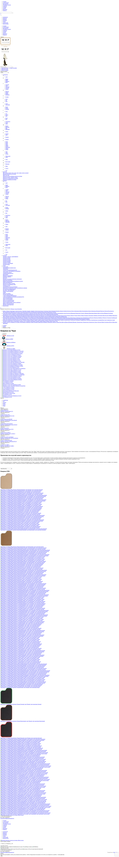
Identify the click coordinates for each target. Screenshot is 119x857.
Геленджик (5, 313)
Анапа (16, 311)
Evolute (6, 97)
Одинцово (109, 317)
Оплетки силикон (6, 262)
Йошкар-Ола (107, 313)
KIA (6, 119)
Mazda (6, 126)
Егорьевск (55, 313)
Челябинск (45, 322)
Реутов (14, 320)
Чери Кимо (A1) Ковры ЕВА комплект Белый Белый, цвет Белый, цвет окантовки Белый (19, 512)
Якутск (111, 322)
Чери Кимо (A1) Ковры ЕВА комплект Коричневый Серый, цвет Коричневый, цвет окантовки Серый (22, 557)
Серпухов (73, 320)
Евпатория (50, 313)
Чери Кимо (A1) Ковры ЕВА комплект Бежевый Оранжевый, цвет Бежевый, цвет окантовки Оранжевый (22, 500)
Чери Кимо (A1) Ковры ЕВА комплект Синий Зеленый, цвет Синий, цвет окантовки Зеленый (20, 649)
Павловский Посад (25, 318)
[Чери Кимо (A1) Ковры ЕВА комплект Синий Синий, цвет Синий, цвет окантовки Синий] (59, 659)
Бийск (80, 311)
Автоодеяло (5, 268)
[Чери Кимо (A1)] (59, 410)
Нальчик (36, 316)
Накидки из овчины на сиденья (9, 179)
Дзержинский (20, 313)
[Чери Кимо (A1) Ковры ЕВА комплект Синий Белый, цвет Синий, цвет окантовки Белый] (59, 646)
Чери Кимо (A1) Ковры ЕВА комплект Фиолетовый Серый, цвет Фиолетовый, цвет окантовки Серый (22, 678)
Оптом (4, 8)
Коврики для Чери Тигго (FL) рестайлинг (9, 438)
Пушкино (87, 318)
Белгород (69, 311)
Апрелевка (24, 311)
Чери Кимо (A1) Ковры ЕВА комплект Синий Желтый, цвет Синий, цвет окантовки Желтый (20, 789)
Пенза (31, 318)
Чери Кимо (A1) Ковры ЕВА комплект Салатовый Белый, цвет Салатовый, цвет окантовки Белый (21, 607)
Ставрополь (109, 320)
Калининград (6, 314)
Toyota (6, 153)
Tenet (6, 152)
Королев (19, 315)
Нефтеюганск (64, 316)
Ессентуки (68, 313)
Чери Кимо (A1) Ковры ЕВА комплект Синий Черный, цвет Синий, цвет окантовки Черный (20, 662)
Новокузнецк (34, 317)
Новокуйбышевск (40, 317)
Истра (103, 313)
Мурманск (12, 316)
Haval (6, 107)
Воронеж (39, 312)
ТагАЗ (6, 168)
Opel (6, 134)
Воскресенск (44, 312)
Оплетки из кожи (6, 257)
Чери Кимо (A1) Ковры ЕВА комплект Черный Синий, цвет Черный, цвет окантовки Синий (20, 744)
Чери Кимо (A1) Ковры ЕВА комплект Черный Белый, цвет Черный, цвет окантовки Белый (19, 687)
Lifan (6, 123)
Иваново (87, 313)
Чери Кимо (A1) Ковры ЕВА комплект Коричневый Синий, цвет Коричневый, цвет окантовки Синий (22, 560)
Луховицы (86, 315)
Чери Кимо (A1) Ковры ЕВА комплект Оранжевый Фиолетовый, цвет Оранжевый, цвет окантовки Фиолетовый (24, 811)
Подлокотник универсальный (9, 289)
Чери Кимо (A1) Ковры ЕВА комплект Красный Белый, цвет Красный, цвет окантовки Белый (20, 566)
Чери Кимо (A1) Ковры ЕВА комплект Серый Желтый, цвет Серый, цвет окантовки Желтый (20, 782)
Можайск (8, 316)
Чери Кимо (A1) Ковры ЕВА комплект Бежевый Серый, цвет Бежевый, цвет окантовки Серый (20, 503)
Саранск (43, 320)
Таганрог (37, 321)
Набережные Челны (26, 316)
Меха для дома (6, 175)
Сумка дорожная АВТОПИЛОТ (10, 295)
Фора (4, 405)
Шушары (70, 322)
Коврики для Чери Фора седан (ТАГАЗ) (8, 424)
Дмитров (31, 313)
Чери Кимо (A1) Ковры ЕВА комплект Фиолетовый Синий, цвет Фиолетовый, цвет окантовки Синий (22, 680)
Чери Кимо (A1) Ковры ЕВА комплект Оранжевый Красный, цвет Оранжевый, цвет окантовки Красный (22, 593)
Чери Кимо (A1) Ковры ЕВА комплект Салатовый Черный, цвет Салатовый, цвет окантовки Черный (21, 622)
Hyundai (7, 109)
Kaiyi (6, 118)
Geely (6, 103)
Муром (16, 316)
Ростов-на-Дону (19, 320)
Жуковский (73, 313)
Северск (62, 320)
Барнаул (62, 311)
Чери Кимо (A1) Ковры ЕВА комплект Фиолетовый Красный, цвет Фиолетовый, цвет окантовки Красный (23, 674)
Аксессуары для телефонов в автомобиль (11, 271)
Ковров (48, 314)
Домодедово (42, 313)
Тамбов (41, 321)
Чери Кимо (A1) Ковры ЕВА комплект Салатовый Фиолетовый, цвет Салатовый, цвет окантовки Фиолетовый (24, 778)
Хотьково (36, 322)
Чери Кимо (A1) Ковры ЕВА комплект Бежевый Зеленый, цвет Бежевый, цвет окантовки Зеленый (21, 494)
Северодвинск (57, 320)
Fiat (6, 100)
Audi (6, 76)
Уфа (21, 322)
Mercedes (7, 127)
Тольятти (48, 321)
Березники (77, 311)
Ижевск (96, 313)
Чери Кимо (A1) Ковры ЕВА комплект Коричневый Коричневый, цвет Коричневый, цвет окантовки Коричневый (24, 551)
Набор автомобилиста (7, 282)
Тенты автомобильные (8, 297)
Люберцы (96, 315)
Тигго (4, 404)
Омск (4, 318)
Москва (12, 309)
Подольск (66, 318)
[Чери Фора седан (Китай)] (59, 419)
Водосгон (5, 277)
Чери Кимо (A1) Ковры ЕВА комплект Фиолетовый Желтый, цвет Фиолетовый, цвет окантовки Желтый (22, 802)
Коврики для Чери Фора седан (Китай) (8, 420)
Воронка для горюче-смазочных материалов (12, 278)
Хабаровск (28, 322)
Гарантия (5, 6)
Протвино (76, 318)
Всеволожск (50, 312)
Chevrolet (7, 86)
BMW (6, 80)
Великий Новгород (100, 311)
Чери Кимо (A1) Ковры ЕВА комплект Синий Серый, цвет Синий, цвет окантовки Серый (19, 658)
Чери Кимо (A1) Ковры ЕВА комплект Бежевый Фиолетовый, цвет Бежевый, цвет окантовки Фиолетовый (23, 751)
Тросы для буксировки (8, 299)
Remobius (116, 852)
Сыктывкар (32, 321)
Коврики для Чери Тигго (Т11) (6, 429)
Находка (47, 316)
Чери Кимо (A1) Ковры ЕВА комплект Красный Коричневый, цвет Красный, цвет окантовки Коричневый (23, 571)
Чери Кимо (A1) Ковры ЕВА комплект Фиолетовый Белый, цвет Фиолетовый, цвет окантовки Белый (22, 667)
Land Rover (7, 121)
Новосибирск (60, 317)
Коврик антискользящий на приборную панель (13, 281)
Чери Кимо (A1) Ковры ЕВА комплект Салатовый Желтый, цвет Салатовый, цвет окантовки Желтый (22, 775)
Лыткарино (91, 315)
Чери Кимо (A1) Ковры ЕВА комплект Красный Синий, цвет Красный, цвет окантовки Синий (20, 580)
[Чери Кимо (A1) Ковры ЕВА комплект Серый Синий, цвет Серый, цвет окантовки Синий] (59, 639)
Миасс (4, 316)
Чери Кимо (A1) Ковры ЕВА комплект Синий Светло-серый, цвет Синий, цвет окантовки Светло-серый (22, 793)
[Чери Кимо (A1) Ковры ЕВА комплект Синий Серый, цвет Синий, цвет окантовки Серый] (59, 657)
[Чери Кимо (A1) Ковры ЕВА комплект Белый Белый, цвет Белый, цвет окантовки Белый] (59, 510)
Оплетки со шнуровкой (8, 263)
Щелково (75, 322)
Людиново (100, 315)
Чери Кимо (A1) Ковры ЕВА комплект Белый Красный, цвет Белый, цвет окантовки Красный (20, 518)
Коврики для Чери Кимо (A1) (6, 411)
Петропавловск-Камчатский (58, 318)
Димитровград (26, 313)
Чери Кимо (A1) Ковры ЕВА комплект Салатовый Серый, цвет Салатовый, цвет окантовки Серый (21, 618)
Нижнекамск (13, 317)
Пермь (39, 318)
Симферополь (83, 320)
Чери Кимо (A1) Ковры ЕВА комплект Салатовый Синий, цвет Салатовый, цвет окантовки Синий (21, 620)
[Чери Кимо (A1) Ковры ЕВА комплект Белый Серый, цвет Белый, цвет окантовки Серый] (59, 522)
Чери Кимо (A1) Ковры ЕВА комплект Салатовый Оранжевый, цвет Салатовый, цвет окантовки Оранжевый (23, 615)
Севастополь (51, 320)
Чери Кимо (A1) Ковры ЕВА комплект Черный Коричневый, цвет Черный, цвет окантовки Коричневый (22, 721)
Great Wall (7, 104)
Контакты (5, 9)
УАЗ (6, 170)
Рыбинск (29, 320)
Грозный (10, 313)
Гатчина (54, 312)
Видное (106, 311)
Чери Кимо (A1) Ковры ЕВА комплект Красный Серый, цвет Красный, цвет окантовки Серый (20, 578)
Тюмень (5, 322)
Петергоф (43, 318)
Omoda (6, 133)
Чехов (58, 322)
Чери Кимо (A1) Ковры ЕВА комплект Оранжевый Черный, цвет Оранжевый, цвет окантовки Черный (22, 602)
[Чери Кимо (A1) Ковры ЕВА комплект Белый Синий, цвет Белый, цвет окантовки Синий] (59, 524)
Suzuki (6, 149)
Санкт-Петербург (18, 309)
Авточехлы (5, 17)
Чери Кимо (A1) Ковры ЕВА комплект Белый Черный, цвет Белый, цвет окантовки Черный (19, 527)
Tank (6, 151)
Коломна (52, 314)
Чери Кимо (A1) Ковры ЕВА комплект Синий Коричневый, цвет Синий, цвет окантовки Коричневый (22, 651)
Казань (111, 313)
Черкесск (55, 322)
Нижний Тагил (27, 317)
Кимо (4, 403)
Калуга (10, 314)
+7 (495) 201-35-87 (4, 68)
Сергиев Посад (67, 320)
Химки (32, 322)
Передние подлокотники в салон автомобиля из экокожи (15, 287)
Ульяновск (13, 322)
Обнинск (105, 317)
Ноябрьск (100, 317)
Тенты (4, 21)
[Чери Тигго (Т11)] (59, 428)
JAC (6, 113)
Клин (45, 314)
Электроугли (91, 322)
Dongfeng (7, 94)
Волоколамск (34, 312)
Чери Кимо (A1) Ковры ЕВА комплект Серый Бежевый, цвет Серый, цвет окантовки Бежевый (20, 624)
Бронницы (94, 311)
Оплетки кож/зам (6, 258)
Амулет (4, 402)
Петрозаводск (49, 318)
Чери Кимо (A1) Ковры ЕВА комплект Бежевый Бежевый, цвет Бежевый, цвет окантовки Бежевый (21, 489)
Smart (6, 143)
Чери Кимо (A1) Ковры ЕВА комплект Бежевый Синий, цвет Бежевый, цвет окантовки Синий (20, 505)
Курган (63, 315)
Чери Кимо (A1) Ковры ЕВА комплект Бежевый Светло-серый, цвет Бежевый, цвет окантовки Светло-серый (23, 753)
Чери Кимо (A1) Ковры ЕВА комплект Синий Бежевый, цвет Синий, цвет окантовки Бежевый (20, 644)
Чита (60, 322)
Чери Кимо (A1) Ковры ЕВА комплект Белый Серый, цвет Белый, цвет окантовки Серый (19, 523)
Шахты (66, 322)
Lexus (6, 122)
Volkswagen (7, 156)
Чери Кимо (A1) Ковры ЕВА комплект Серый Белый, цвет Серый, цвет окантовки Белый (19, 627)
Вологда (30, 312)
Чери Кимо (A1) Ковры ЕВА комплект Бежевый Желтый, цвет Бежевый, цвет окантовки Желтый (21, 749)
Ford (6, 101)
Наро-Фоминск (41, 316)
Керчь (34, 314)
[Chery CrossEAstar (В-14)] (59, 440)
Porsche (7, 229)
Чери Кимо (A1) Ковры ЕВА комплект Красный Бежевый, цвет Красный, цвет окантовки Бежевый (21, 564)
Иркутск (100, 313)
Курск (66, 315)
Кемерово (31, 314)
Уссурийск (17, 322)
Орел (7, 318)
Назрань (33, 316)
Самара (39, 320)
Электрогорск (80, 322)
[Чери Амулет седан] (59, 414)
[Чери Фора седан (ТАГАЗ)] (59, 423)
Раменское (10, 320)
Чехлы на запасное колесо (8, 301)
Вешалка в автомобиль (8, 275)
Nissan (6, 131)
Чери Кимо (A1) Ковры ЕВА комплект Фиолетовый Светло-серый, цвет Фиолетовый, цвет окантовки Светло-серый (25, 807)
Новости (5, 10)
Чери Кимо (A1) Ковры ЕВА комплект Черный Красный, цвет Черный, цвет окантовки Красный (21, 738)
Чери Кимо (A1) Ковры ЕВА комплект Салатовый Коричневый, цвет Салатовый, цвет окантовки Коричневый (24, 611)
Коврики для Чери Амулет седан (7, 415)
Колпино (56, 314)
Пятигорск (5, 320)
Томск (51, 321)
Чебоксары (40, 322)
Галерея (4, 1)
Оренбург (10, 318)
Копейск (15, 315)
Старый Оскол (10, 321)
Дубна (46, 313)
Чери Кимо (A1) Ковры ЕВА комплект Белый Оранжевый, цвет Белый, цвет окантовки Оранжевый (21, 520)
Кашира (27, 314)
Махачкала (115, 315)
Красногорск (33, 315)
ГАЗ (6, 249)
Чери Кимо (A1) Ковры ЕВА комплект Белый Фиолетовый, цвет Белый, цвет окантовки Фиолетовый (22, 758)
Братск (90, 311)
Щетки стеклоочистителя (8, 303)
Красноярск (49, 315)
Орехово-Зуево (15, 318)
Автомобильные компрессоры (9, 267)
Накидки (5, 18)
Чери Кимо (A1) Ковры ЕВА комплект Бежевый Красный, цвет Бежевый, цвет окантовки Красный (21, 498)
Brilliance (7, 81)
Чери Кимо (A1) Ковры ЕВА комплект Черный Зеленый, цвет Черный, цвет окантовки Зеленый (20, 704)
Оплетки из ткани (7, 260)
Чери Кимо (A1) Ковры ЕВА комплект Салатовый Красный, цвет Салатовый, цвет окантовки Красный (22, 613)
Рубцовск (25, 320)
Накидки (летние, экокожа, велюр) (10, 177)
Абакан (8, 311)
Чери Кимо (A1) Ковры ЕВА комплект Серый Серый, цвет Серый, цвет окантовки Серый (19, 638)
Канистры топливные (7, 280)
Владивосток (111, 311)
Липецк (79, 315)
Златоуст (83, 313)
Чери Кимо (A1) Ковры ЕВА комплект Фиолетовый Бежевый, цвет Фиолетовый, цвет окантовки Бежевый (23, 665)
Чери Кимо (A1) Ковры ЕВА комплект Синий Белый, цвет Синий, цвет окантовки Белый (19, 647)
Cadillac (7, 189)
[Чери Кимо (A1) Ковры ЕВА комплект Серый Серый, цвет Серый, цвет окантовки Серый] (59, 637)
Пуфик (4, 292)
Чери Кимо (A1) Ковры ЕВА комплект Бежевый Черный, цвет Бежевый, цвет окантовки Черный (21, 507)
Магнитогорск (106, 315)
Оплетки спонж (6, 264)
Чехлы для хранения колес (8, 300)
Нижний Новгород (20, 317)
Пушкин (83, 318)
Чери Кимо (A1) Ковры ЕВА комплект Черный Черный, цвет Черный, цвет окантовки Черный (20, 746)
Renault (6, 139)
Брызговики (5, 274)
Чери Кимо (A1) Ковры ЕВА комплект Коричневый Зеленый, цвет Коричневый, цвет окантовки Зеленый (22, 548)
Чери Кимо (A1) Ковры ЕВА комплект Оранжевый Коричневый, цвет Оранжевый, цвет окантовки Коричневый (24, 591)
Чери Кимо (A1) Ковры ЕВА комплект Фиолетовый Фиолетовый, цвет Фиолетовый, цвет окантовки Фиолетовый (24, 805)
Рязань (32, 320)
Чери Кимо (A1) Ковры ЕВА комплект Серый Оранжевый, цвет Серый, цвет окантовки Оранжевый (21, 636)
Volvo (6, 157)
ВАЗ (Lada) (7, 161)
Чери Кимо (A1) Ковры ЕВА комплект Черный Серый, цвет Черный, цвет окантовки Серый (20, 742)
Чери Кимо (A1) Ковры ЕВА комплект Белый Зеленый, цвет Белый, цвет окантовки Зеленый (20, 514)
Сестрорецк (77, 320)
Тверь (44, 321)
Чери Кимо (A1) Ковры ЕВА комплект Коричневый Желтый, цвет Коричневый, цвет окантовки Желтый (22, 762)
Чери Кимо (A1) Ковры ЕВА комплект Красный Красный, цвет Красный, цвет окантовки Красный (21, 573)
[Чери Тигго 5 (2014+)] (59, 432)
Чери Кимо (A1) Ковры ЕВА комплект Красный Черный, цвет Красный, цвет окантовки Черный (21, 582)
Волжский (25, 312)
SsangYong (7, 147)
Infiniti (6, 210)
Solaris (6, 145)
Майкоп (111, 315)
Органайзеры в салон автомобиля (10, 286)
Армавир (33, 311)
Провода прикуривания (8, 291)
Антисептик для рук (7, 272)
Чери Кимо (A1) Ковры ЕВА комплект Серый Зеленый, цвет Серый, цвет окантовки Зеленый (20, 629)
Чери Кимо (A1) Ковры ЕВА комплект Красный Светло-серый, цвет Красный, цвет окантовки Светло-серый (23, 773)
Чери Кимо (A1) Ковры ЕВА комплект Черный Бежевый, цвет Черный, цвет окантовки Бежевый (21, 685)
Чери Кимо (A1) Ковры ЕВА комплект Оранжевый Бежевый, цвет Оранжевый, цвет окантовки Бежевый (22, 584)
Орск (20, 318)
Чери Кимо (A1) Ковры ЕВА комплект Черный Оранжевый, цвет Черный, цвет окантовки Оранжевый (22, 740)
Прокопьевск (71, 318)
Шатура (63, 322)
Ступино (21, 321)
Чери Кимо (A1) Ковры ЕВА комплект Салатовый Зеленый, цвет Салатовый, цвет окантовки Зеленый (22, 609)
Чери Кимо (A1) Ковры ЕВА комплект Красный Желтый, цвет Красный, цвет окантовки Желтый (21, 769)
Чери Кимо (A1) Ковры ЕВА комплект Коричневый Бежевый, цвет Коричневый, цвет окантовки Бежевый (23, 529)
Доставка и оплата (7, 4)
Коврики (5, 19)
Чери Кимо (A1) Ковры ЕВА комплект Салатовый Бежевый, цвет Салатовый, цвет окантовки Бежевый (22, 604)
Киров (37, 314)
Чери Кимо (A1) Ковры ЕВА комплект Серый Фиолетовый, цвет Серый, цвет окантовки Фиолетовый (22, 784)
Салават (35, 320)
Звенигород (78, 313)
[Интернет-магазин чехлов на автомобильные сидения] (59, 56)
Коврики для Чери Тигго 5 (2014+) (7, 433)
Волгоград (15, 312)
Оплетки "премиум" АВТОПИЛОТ (10, 256)
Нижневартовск (6, 317)
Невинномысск (52, 316)
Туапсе (54, 321)
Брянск (4, 311)
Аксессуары (5, 22)
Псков (80, 318)
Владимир (11, 312)
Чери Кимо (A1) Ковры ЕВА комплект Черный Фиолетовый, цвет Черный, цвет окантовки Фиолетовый (22, 798)
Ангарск (20, 311)
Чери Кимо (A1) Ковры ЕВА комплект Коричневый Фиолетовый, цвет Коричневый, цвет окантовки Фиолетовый (24, 764)
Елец (65, 313)
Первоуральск (35, 318)
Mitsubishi (7, 129)
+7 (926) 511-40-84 (13, 68)
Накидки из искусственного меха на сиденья (12, 176)
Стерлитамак (16, 321)
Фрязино (24, 322)
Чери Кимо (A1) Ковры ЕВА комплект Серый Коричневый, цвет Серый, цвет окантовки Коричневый (22, 631)
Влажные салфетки (7, 276)
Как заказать (5, 3)
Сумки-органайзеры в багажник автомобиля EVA (13, 296)
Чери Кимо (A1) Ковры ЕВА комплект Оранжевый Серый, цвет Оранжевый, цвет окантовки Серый (21, 598)
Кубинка (59, 315)
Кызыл (68, 315)
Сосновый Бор (101, 320)
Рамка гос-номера (6, 293)
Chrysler (7, 88)
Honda (6, 108)
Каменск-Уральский (16, 314)
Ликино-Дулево (73, 315)
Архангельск (40, 311)
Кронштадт (54, 315)
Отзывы (4, 7)
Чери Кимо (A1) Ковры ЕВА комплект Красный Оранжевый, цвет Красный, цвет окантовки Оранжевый (22, 575)
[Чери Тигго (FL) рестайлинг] (59, 437)
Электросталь (86, 322)
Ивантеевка (91, 313)
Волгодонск (20, 312)
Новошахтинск (79, 317)
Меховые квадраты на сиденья (9, 174)
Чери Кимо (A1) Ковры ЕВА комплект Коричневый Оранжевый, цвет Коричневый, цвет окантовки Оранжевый (24, 555)
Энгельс (99, 322)
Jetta (6, 115)
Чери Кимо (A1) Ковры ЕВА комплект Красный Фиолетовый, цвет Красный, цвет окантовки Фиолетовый (23, 771)
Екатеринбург (61, 313)
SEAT (6, 141)
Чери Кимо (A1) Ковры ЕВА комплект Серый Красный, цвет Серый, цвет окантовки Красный (20, 633)
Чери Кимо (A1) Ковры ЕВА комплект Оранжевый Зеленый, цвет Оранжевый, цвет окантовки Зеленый (22, 589)
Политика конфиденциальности (7, 818)
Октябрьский (114, 317)
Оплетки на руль (6, 285)
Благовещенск (85, 311)
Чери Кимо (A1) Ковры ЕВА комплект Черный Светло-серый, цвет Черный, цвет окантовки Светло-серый (23, 800)
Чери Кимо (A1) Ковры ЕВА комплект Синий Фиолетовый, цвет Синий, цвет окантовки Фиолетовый (22, 791)
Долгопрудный (36, 313)
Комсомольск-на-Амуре (8, 315)
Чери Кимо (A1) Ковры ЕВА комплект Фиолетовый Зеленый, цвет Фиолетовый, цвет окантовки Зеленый (23, 669)
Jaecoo (6, 114)
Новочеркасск (73, 317)
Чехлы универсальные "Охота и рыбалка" (12, 302)
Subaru (6, 148)
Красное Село (44, 315)
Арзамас (29, 311)
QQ (3, 401)
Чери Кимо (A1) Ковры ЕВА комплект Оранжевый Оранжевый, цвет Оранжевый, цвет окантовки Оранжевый (24, 595)
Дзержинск (14, 313)
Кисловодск (41, 314)
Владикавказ (6, 312)
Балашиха (58, 311)
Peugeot (7, 137)
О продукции (6, 2)
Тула (57, 321)
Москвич (7, 163)
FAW (6, 99)
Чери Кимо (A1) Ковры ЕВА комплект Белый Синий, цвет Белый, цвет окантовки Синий (19, 525)
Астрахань (45, 311)
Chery (6, 85)
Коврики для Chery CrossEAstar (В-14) (8, 441)
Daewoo (7, 91)
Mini (6, 128)
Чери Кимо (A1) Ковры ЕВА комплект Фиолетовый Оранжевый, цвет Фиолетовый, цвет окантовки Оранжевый (24, 676)
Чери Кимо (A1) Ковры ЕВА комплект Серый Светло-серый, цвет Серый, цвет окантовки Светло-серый (22, 787)
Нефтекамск (58, 316)
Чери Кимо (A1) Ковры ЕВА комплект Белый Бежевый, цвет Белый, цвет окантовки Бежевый (20, 509)
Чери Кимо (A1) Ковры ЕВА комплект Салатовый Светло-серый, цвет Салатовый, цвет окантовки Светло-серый (24, 780)
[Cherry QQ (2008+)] (59, 444)
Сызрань (28, 321)
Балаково (54, 311)
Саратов (46, 320)
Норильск (96, 317)
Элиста (96, 322)
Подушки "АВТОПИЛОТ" (8, 290)
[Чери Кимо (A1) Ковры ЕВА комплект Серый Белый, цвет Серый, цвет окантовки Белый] (59, 626)
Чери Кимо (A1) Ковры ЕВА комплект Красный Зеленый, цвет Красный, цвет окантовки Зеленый (21, 569)
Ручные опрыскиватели (8, 294)
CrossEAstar (5, 400)
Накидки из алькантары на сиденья (10, 178)
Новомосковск (47, 317)
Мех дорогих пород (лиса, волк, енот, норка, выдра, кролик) (16, 172)
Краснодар (38, 315)
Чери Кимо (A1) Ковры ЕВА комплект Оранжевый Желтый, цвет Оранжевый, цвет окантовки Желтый (22, 809)
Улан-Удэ (9, 322)
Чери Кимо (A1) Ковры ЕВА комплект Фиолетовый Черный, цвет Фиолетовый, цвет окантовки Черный (22, 682)
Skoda (6, 142)
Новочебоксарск (66, 317)
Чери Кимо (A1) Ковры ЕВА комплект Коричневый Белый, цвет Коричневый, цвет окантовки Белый (22, 546)
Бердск (73, 311)
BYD (6, 82)
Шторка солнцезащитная (8, 304)
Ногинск (92, 317)
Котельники (27, 315)
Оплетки (5, 20)
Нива (6, 166)
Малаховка (5, 323)
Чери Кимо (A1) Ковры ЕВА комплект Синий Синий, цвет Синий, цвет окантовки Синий (19, 660)
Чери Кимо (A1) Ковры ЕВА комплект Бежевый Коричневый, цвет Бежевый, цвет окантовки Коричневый (23, 496)
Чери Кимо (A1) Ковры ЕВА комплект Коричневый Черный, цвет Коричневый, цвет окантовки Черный (22, 562)
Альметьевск (12, 311)
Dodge (6, 93)
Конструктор (5, 23)
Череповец (50, 322)
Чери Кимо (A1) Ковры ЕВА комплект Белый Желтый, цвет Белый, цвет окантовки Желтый (20, 755)
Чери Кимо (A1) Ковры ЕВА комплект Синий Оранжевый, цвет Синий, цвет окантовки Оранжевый (21, 656)
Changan (7, 84)
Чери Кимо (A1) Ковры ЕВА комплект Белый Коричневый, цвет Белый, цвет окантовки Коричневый (22, 516)
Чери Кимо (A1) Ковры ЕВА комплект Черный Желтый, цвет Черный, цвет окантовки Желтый (20, 796)
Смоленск (88, 320)
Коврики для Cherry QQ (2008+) (7, 445)
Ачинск (50, 311)
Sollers (6, 146)
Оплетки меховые (7, 261)
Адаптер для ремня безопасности (10, 270)
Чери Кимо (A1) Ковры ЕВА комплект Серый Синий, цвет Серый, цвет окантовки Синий (19, 640)
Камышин (23, 314)
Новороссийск (54, 317)
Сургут (24, 321)
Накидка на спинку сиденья (9, 283)
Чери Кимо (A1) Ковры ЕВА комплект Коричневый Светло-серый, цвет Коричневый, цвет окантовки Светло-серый (25, 767)
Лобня (82, 315)
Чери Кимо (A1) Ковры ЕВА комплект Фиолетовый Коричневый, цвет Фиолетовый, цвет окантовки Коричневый (24, 671)
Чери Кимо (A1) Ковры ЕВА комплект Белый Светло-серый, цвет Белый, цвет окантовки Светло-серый (22, 760)
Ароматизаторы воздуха (8, 273)
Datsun (6, 92)
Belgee (6, 79)
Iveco (6, 111)
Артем (36, 311)
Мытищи (20, 316)
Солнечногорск (94, 320)
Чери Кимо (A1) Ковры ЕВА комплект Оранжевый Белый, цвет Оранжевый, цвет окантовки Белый (21, 586)
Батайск (65, 311)
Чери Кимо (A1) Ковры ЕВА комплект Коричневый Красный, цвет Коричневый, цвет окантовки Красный (23, 553)
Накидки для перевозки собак (9, 284)
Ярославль (115, 322)
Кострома (23, 315)
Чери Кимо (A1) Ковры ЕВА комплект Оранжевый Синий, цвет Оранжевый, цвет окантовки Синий (21, 600)
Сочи (105, 320)
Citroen (6, 89)
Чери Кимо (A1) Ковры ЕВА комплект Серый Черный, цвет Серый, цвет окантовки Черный (20, 642)
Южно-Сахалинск (105, 322)
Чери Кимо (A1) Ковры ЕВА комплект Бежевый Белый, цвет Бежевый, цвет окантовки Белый (20, 491)
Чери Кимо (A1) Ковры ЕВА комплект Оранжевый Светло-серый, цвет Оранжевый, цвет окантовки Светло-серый (24, 813)
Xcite (6, 159)
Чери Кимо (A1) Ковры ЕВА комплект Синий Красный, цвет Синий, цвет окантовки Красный (20, 653)
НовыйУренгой (86, 317)
